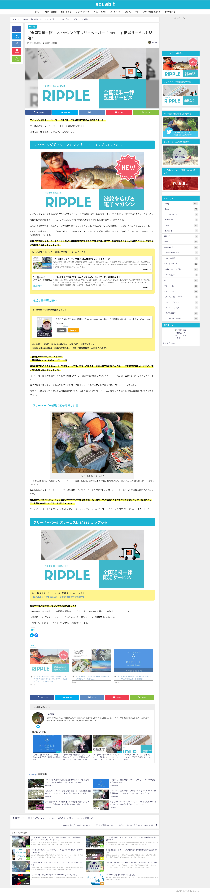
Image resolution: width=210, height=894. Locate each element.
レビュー (180, 280)
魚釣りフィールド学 (181, 269)
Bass (181, 209)
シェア (17, 30)
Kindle (61, 330)
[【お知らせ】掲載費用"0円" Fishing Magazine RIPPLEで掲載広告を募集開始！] (133, 660)
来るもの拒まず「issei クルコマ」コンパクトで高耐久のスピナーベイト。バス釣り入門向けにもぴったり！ (108, 825)
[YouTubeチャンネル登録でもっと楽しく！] (180, 183)
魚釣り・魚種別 (51, 12)
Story (180, 242)
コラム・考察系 (100, 12)
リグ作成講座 (181, 313)
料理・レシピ (66, 12)
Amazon (73, 330)
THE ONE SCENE (181, 253)
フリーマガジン (180, 275)
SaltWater (181, 220)
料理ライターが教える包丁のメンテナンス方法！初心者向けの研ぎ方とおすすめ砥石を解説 (55, 818)
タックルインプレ (132, 12)
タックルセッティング (181, 297)
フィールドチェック (181, 302)
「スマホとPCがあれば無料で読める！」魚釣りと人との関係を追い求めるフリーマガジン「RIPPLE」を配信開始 (51, 679)
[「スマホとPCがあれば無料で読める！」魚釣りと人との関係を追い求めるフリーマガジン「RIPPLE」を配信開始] (49, 660)
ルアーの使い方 (181, 214)
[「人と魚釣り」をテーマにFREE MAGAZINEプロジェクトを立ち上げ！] (91, 660)
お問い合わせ (170, 12)
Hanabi (154, 42)
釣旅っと (181, 231)
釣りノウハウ (180, 291)
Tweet (17, 38)
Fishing (32, 27)
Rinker (66, 326)
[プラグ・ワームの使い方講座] (180, 155)
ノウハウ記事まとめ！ (151, 12)
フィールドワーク (82, 12)
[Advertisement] (181, 34)
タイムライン (115, 12)
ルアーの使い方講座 (181, 318)
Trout (181, 225)
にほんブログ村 (169, 343)
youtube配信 (180, 247)
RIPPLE (180, 236)
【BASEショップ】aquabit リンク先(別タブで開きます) (58, 597)
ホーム (37, 12)
